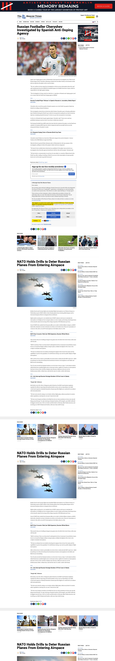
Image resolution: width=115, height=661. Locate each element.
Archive (60, 21)
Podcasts (55, 21)
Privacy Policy (42, 176)
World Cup (41, 162)
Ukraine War (26, 21)
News (20, 21)
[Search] (97, 22)
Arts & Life (48, 21)
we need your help (36, 200)
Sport (46, 162)
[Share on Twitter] (64, 38)
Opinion (43, 21)
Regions (32, 21)
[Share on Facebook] (62, 38)
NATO (40, 410)
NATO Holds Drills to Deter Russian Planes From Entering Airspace (43, 263)
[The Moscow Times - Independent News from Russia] (29, 16)
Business (37, 21)
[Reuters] (18, 38)
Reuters (22, 37)
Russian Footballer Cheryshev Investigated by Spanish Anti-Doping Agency (45, 30)
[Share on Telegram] (66, 38)
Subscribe (71, 173)
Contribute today (90, 17)
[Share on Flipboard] (73, 38)
